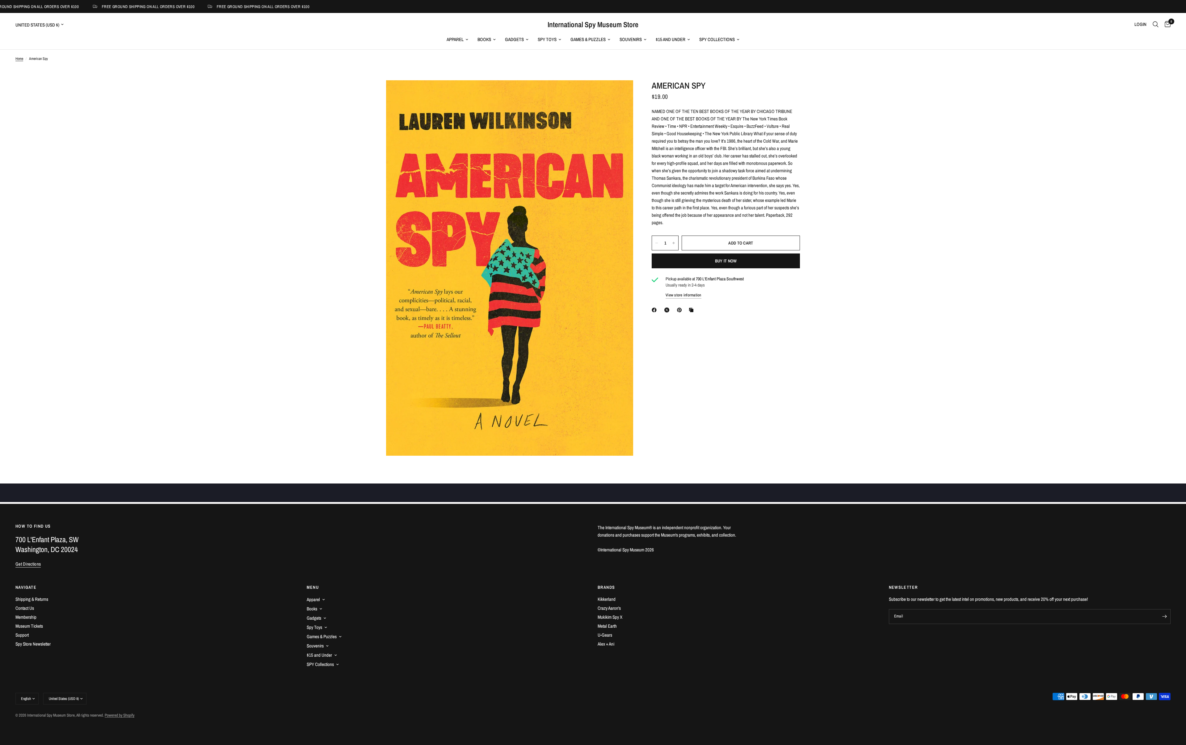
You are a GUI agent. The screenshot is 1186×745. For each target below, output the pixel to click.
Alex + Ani (606, 644)
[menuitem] (457, 39)
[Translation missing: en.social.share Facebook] (655, 310)
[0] (1166, 24)
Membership (25, 617)
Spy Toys (547, 39)
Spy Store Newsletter (33, 644)
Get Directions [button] (28, 564)
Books (484, 39)
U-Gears (605, 635)
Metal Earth (607, 626)
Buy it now (726, 261)
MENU (313, 587)
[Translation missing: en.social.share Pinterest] (680, 310)
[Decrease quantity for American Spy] (656, 243)
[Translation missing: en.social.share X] (668, 310)
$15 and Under (670, 39)
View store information (683, 295)
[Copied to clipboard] (692, 310)
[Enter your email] (1164, 616)
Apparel (455, 39)
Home (19, 58)
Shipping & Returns (31, 599)
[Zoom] (620, 93)
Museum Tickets (29, 626)
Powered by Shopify (119, 715)
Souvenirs (631, 39)
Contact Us (24, 608)
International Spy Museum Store (593, 24)
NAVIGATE (25, 587)
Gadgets (514, 39)
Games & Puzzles (588, 39)
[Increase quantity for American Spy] (673, 243)
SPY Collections (717, 39)
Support (22, 635)
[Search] (1156, 24)
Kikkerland (607, 599)
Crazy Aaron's (609, 608)
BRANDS (606, 587)
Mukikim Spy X (610, 617)
